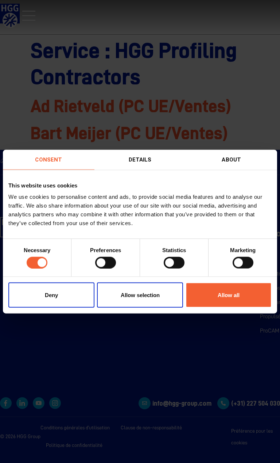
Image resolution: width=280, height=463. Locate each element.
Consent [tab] (48, 159)
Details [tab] (140, 159)
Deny (51, 295)
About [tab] (231, 159)
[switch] (105, 262)
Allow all (229, 295)
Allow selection (140, 295)
